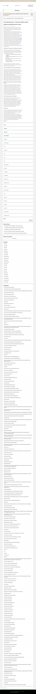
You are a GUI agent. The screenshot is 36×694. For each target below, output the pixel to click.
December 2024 (6, 278)
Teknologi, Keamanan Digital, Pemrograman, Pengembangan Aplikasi (14, 657)
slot (4, 146)
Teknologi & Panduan (7, 620)
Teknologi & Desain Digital (8, 600)
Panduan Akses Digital (7, 456)
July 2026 (5, 243)
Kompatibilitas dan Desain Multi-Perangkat (10, 421)
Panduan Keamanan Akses (8, 476)
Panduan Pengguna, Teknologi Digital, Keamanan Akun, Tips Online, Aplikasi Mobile (16, 496)
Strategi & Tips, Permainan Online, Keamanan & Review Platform (13, 591)
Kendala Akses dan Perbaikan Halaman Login (10, 404)
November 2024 (6, 280)
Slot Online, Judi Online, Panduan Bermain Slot (11, 563)
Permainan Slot (6, 529)
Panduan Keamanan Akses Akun (8, 478)
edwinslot (5, 322)
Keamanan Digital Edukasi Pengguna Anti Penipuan (11, 388)
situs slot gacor (6, 164)
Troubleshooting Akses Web (8, 667)
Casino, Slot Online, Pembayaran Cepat (9, 307)
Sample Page (17, 10)
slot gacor (5, 139)
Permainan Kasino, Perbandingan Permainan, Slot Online (12, 524)
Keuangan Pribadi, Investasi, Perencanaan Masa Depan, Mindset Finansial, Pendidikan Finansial (18, 419)
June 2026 (5, 245)
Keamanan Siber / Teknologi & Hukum (9, 401)
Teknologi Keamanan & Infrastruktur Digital (10, 644)
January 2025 (6, 276)
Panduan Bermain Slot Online (8, 461)
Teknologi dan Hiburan (7, 626)
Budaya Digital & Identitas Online (8, 303)
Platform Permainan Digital (8, 544)
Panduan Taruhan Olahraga (8, 505)
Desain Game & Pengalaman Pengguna (9, 314)
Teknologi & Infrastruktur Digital (8, 606)
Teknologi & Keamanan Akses (8, 613)
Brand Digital (6, 301)
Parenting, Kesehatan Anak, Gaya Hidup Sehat (10, 509)
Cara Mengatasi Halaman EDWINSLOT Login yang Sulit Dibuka (13, 225)
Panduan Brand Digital (7, 463)
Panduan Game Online (7, 471)
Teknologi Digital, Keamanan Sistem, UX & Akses (11, 637)
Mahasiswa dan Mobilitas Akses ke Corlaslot (12, 24)
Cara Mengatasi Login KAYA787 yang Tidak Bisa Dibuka (12, 229)
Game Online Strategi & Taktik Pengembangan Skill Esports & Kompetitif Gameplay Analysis (17, 340)
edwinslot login (6, 324)
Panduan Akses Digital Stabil (8, 458)
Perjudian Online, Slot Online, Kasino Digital (10, 520)
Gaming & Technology (7, 349)
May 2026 (5, 247)
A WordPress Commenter (8, 238)
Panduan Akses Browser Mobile (8, 454)
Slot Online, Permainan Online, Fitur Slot (10, 580)
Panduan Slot (6, 502)
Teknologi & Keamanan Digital (8, 615)
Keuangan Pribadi (6, 417)
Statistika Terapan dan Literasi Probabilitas (10, 589)
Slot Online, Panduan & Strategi (8, 568)
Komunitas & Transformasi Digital (9, 423)
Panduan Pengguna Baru (7, 489)
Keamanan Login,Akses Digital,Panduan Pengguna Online (12, 397)
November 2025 (6, 258)
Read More (5, 120)
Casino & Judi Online (7, 305)
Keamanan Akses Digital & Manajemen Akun (10, 377)
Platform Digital (6, 540)
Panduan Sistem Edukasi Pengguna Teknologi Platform (12, 500)
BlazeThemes (16, 692)
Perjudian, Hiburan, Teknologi (8, 522)
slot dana (5, 204)
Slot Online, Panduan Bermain (8, 570)
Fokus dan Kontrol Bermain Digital (9, 329)
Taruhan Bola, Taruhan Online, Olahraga (9, 595)
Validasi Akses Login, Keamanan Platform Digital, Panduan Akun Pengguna (15, 684)
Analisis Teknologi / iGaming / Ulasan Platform (11, 298)
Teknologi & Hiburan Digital (8, 604)
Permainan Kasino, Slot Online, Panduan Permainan (11, 527)
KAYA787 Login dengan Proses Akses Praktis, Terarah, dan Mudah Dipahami (15, 233)
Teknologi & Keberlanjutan (8, 617)
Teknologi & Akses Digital (8, 597)
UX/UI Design (6, 682)
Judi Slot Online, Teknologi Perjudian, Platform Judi (11, 368)
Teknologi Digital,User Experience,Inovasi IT (10, 640)
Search (4, 218)
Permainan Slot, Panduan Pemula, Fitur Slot (10, 538)
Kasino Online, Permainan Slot (8, 370)
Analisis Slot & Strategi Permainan (9, 294)
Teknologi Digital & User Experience (9, 633)
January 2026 (6, 254)
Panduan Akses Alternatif (7, 452)
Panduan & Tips (6, 447)
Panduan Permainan (7, 498)
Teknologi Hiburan (6, 642)
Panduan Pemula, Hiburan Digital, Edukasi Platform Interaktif (13, 484)
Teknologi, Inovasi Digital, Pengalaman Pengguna (11, 655)
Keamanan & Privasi (7, 375)
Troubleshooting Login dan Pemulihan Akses (10, 669)
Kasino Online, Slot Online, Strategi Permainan (10, 372)
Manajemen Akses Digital (8, 430)
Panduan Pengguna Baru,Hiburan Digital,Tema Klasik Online (12, 494)
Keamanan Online (6, 399)
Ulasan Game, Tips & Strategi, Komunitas (10, 675)
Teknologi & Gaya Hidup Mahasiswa (9, 602)
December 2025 (6, 256)
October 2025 (6, 260)
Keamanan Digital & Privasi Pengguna (9, 386)
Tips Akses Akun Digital (7, 662)
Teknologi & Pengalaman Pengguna (9, 622)
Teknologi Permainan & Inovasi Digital (9, 646)
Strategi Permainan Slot (7, 593)
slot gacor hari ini (6, 182)
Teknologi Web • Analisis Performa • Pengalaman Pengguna (12, 653)
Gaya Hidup (5, 354)
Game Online (6, 338)
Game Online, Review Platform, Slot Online (10, 345)
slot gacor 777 (6, 179)
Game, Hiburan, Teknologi (8, 347)
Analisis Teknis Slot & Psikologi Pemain (10, 296)
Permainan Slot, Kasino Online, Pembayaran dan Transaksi (12, 536)
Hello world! (14, 238)
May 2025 (5, 269)
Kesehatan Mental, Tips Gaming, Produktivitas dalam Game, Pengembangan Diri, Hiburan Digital (18, 412)
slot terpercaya (6, 584)
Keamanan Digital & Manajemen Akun (9, 384)
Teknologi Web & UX (7, 651)
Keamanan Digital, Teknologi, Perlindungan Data (11, 395)
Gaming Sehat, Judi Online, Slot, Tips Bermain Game (11, 351)
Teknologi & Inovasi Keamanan (8, 609)
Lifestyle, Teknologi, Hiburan (8, 426)
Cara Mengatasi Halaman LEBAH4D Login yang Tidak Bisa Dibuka (13, 13)
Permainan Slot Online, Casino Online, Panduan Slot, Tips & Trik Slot (14, 533)
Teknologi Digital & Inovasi (8, 631)
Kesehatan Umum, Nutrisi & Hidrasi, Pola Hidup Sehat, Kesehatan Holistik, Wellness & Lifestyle (18, 414)
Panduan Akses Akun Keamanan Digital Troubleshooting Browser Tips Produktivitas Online (17, 450)
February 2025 (6, 274)
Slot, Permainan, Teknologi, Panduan (9, 586)
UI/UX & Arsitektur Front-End (8, 673)
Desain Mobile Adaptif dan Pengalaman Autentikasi (11, 316)
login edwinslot (6, 428)
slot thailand (6, 175)
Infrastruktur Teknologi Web (8, 364)
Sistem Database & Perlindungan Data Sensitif (10, 547)
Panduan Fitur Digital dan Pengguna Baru (10, 468)
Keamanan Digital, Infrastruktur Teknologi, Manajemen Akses (13, 390)
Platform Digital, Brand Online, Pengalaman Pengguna (12, 542)
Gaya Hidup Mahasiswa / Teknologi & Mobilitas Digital (12, 358)
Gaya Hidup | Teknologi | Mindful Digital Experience (11, 356)
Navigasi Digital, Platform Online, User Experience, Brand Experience (14, 440)
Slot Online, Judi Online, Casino (8, 561)
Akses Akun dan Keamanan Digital (9, 287)
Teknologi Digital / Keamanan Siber (9, 629)
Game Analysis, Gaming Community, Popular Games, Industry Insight (14, 334)
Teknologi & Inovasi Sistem (8, 611)
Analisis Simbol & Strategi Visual (9, 292)
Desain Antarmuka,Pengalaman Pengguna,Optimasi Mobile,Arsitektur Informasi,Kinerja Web (17, 310)
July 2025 (5, 265)
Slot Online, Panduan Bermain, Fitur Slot (10, 574)
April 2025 (5, 271)
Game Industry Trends (7, 336)
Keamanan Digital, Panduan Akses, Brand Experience (11, 392)
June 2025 (5, 267)
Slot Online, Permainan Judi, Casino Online (10, 578)
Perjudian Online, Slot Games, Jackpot (9, 518)
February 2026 (6, 252)
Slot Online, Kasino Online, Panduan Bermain (10, 565)
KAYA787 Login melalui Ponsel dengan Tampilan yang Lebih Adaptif (14, 231)
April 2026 (5, 249)
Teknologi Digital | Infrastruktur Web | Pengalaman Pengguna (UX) (13, 635)
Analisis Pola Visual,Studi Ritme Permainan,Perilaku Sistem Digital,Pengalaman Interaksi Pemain (18, 290)
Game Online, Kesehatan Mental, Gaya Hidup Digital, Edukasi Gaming (14, 343)
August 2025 (6, 263)
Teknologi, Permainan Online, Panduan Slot (10, 660)
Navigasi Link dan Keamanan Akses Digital (10, 442)
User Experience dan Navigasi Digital (9, 679)
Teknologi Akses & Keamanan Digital (9, 624)
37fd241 (5, 26)
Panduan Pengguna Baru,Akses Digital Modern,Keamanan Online (13, 491)
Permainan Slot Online (7, 531)
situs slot (5, 197)
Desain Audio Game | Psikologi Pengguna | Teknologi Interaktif (13, 312)
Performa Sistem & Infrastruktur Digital (9, 516)
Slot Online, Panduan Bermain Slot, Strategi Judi (11, 572)
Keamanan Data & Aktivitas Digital (9, 381)
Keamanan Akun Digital (7, 379)
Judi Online (5, 366)
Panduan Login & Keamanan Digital (9, 480)
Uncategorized (6, 677)
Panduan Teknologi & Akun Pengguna (9, 507)
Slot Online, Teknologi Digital (8, 582)
